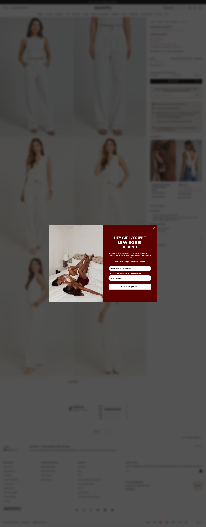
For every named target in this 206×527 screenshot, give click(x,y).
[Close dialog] (154, 228)
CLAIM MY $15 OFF (130, 287)
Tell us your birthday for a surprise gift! (126, 273)
